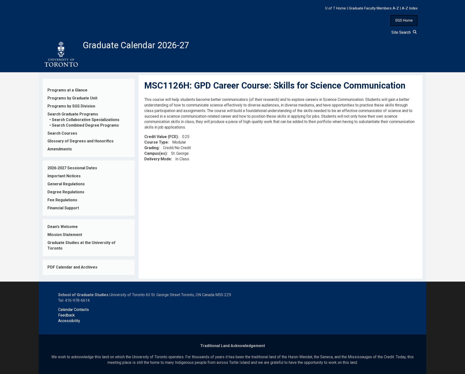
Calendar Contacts (73, 309)
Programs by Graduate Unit (72, 98)
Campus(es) (155, 153)
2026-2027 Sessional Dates (72, 168)
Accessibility (69, 320)
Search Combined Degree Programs (85, 125)
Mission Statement (64, 234)
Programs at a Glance (67, 90)
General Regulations (66, 184)
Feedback (66, 315)
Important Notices (64, 176)
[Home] (61, 54)
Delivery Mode (157, 159)
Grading (151, 148)
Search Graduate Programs (72, 114)
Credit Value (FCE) (161, 136)
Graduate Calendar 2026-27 (136, 45)
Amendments (59, 149)
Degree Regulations (65, 192)
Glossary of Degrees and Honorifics (80, 141)
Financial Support (63, 208)
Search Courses (62, 133)
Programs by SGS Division (71, 106)
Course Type (156, 142)
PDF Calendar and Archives (72, 267)
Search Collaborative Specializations (85, 119)
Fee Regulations (62, 200)
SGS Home (404, 20)
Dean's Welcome (62, 226)
